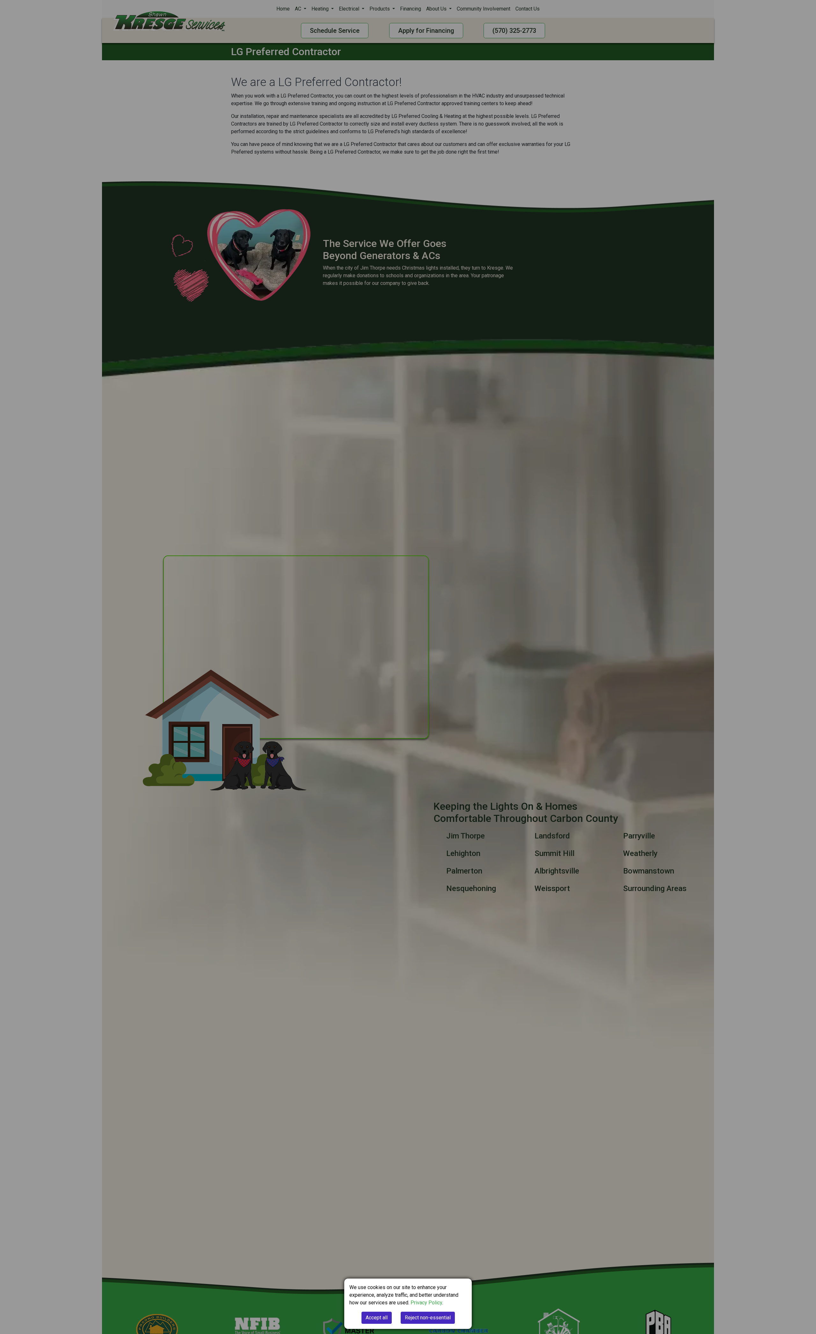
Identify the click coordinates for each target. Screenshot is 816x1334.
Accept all (377, 1318)
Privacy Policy (426, 1303)
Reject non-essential (428, 1318)
